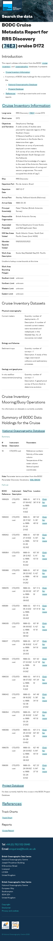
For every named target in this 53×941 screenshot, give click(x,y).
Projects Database (15, 89)
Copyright (6, 905)
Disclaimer (6, 908)
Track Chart (7, 818)
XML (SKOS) (35, 480)
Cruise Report (8, 831)
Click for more (44, 503)
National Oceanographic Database (22, 85)
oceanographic (22, 67)
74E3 (9, 46)
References (10, 94)
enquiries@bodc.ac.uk (22, 849)
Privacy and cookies (10, 911)
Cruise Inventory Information (18, 72)
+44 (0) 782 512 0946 (18, 844)
